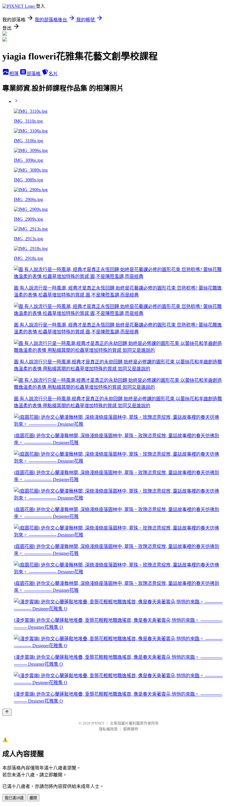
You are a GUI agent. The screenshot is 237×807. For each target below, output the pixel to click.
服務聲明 (130, 729)
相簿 (14, 73)
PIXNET (97, 723)
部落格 (34, 73)
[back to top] (7, 712)
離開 (33, 798)
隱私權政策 (108, 729)
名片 (53, 73)
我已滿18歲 (14, 798)
